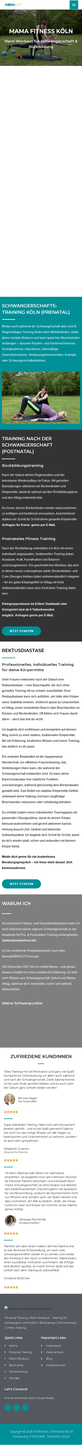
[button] (21, 631)
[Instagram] (8, 1407)
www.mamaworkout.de (19, 940)
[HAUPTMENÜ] (74, 4)
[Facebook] (16, 1407)
